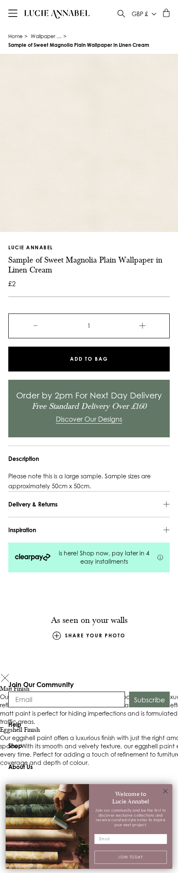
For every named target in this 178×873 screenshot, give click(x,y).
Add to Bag (89, 358)
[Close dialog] (166, 791)
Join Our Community (41, 684)
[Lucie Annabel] (57, 14)
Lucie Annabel (30, 247)
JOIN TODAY (130, 856)
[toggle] (121, 14)
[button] (5, 679)
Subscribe (149, 699)
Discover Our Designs (89, 419)
